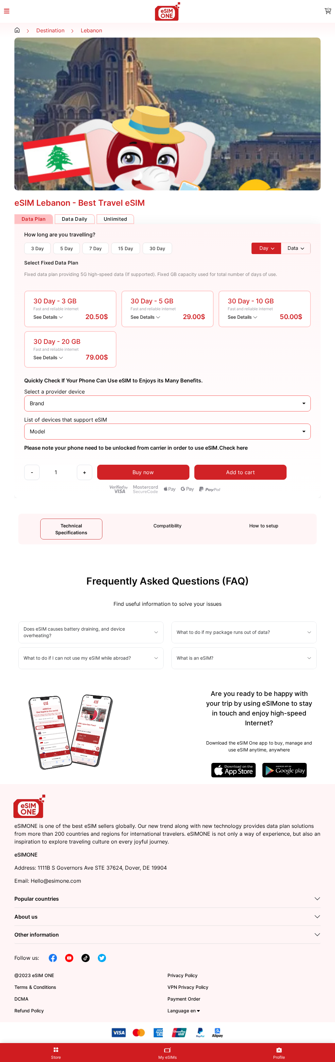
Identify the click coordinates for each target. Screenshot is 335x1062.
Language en (182, 1010)
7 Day (95, 248)
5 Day (66, 248)
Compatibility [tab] (167, 525)
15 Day (125, 248)
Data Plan (34, 219)
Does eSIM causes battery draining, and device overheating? (74, 632)
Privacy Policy (183, 975)
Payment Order (184, 999)
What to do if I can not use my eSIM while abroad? (77, 658)
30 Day (157, 248)
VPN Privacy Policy (188, 987)
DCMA (21, 999)
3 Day (37, 248)
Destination (50, 30)
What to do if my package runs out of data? (223, 632)
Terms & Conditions (35, 987)
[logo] (30, 805)
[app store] (233, 769)
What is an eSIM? (195, 658)
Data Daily (75, 219)
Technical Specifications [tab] (71, 529)
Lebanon (91, 30)
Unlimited (115, 219)
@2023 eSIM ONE (34, 975)
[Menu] (10, 11)
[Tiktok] (85, 957)
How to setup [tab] (263, 525)
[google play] (284, 769)
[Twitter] (102, 957)
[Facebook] (53, 957)
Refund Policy (29, 1010)
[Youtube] (69, 957)
